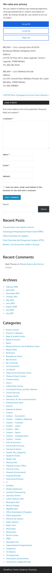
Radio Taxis (11, 525)
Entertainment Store (14, 402)
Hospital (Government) (15, 472)
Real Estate (11, 529)
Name (6, 154)
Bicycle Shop (11, 349)
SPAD (8, 538)
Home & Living (12, 469)
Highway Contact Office (16, 465)
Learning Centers (13, 495)
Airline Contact (12, 330)
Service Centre (12, 535)
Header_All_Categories (16, 452)
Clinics (9, 383)
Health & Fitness (13, 456)
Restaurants (11, 532)
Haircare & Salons (13, 449)
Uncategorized (12, 555)
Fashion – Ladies (13, 426)
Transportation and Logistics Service (18, 227)
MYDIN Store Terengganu (15, 95)
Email (6, 165)
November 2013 (12, 293)
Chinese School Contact (16, 376)
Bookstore (10, 353)
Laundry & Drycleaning (15, 492)
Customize (26, 31)
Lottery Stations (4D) (14, 499)
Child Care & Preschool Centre (18, 373)
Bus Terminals (12, 363)
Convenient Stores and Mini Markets (21, 389)
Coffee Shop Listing (14, 386)
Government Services (15, 446)
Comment (8, 118)
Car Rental (10, 369)
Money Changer (12, 505)
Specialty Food (12, 542)
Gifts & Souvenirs (13, 442)
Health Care (11, 459)
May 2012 (10, 300)
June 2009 (10, 303)
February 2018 (12, 287)
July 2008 (10, 310)
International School (14, 479)
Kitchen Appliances (14, 489)
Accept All (26, 24)
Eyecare (9, 406)
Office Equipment (13, 515)
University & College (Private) (18, 562)
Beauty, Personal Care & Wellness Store (23, 346)
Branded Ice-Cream (14, 356)
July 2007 (10, 313)
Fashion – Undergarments (17, 436)
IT (7, 482)
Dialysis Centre (12, 396)
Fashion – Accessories (15, 416)
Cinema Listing (12, 379)
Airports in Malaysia (14, 333)
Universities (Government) (17, 558)
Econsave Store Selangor (37, 95)
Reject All (26, 38)
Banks (8, 343)
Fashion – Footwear (14, 422)
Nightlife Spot (12, 509)
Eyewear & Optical (14, 409)
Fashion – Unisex (13, 439)
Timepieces (11, 548)
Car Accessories (12, 366)
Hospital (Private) (13, 475)
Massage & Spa (12, 502)
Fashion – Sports (13, 432)
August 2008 (11, 306)
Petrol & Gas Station (14, 519)
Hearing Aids (11, 462)
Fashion (9, 412)
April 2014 (10, 290)
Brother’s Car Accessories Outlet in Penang (21, 244)
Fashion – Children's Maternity (19, 419)
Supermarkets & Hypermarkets (19, 545)
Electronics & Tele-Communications (21, 399)
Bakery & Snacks (13, 339)
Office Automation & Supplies (15, 236)
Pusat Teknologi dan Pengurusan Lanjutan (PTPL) (23, 240)
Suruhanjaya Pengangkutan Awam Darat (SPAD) (23, 231)
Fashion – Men (12, 429)
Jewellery (10, 485)
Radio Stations (12, 522)
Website (6, 176)
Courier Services (13, 392)
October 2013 (11, 296)
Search (6, 204)
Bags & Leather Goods (15, 336)
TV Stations (11, 552)
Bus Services (11, 359)
